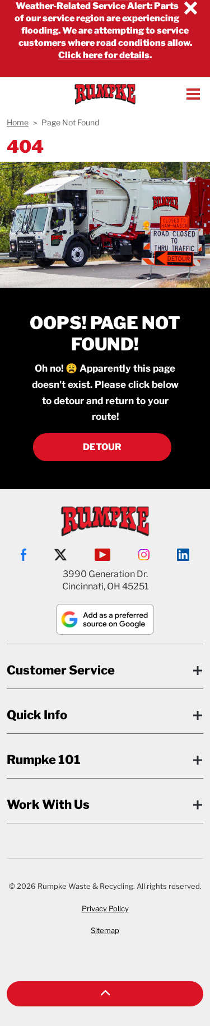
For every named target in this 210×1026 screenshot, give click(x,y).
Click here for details (104, 55)
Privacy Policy (105, 908)
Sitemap (105, 930)
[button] (105, 993)
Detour (102, 447)
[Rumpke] (105, 94)
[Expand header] (193, 94)
